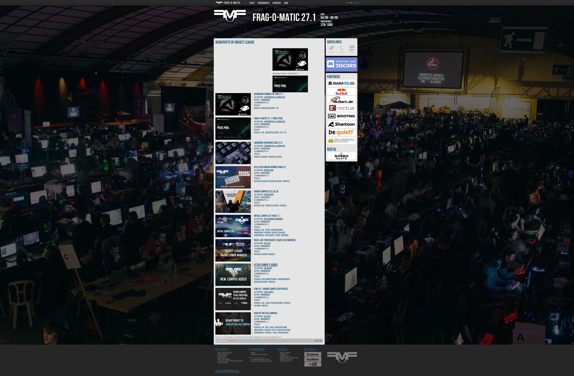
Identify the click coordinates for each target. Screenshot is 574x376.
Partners (277, 3)
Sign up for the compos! (265, 313)
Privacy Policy (286, 359)
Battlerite (269, 235)
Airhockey (259, 232)
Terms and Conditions (289, 358)
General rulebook (259, 354)
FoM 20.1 (257, 279)
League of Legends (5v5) (261, 361)
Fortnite (284, 235)
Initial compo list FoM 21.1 (267, 216)
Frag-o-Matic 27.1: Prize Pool (268, 118)
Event (252, 3)
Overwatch (259, 235)
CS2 (281, 132)
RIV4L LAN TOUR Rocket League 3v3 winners (275, 240)
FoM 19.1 (257, 327)
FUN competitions (269, 279)
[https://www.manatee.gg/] (341, 86)
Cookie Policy (286, 361)
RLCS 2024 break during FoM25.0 (270, 167)
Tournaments (264, 3)
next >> (318, 340)
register (356, 3)
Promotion (284, 356)
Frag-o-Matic (285, 353)
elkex (267, 243)
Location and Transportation (230, 361)
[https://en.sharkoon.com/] (341, 128)
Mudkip (268, 268)
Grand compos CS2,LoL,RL (266, 191)
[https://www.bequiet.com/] (341, 136)
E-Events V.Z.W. (232, 370)
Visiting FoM (222, 362)
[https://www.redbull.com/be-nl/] (341, 95)
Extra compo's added (265, 265)
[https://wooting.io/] (341, 119)
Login (347, 3)
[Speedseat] (341, 159)
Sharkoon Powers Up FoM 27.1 (268, 94)
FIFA (266, 327)
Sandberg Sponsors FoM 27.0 (268, 143)
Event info (222, 356)
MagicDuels (283, 332)
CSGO (267, 230)
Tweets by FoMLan (333, 224)
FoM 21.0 (271, 254)
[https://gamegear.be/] (341, 144)
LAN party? (222, 358)
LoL (262, 132)
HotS (273, 330)
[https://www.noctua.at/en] (341, 111)
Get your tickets (224, 353)
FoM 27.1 (257, 108)
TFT (277, 108)
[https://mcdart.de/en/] (341, 103)
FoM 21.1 (257, 230)
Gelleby (269, 292)
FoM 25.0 (286, 181)
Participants (222, 354)
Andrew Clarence (274, 97)
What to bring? (223, 359)
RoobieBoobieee (273, 219)
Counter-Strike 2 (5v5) (260, 359)
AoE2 (275, 332)
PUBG (277, 235)
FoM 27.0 (257, 157)
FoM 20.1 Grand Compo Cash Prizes (271, 289)
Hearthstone (277, 230)
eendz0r (268, 170)
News (253, 353)
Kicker (264, 157)
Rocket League (268, 108)
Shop (286, 3)
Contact (283, 354)
